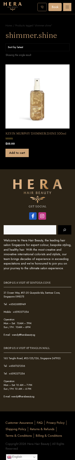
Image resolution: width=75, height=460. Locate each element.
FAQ (40, 422)
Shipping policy (15, 429)
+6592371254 (21, 312)
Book (55, 7)
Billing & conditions (49, 435)
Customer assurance (19, 422)
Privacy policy (55, 422)
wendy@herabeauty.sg (23, 335)
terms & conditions (18, 435)
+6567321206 (17, 366)
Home (8, 25)
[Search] (64, 229)
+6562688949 (17, 304)
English (16, 456)
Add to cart (17, 153)
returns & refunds (42, 429)
